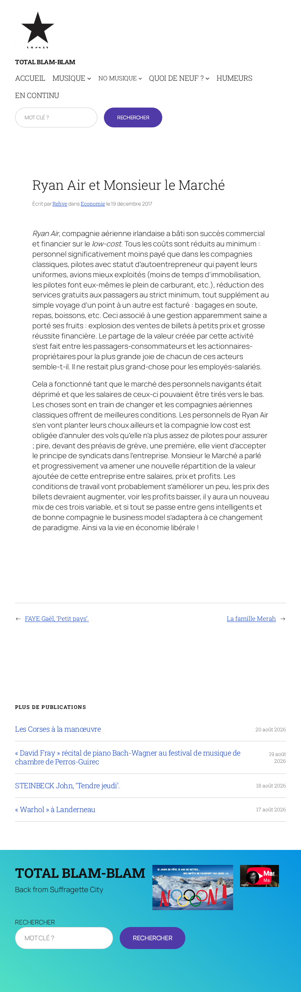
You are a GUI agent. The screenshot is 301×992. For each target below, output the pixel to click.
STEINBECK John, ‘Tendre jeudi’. (67, 785)
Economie (93, 203)
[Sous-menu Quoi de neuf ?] (207, 78)
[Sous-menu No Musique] (140, 78)
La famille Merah (251, 618)
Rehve (59, 203)
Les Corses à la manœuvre (58, 729)
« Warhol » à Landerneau (55, 809)
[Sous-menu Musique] (89, 78)
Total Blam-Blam (45, 62)
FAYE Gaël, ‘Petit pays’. (57, 618)
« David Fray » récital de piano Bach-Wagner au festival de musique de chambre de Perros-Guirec (127, 757)
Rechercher (133, 117)
